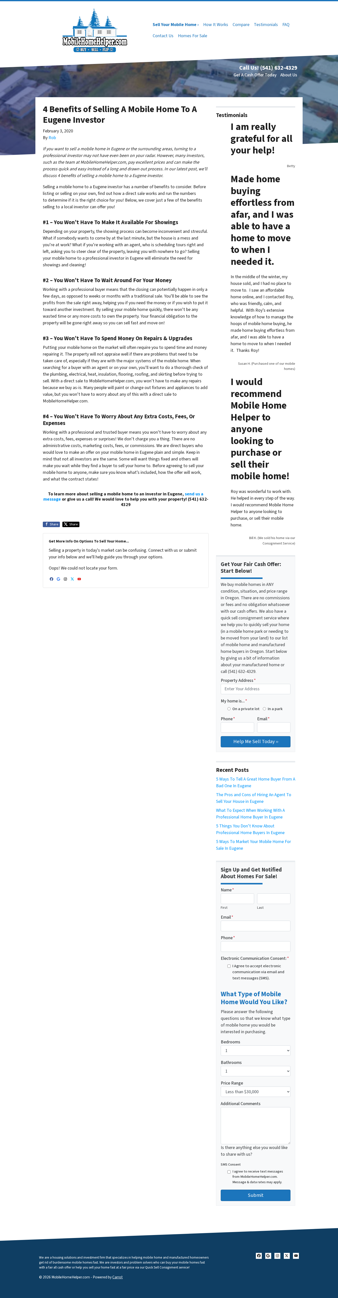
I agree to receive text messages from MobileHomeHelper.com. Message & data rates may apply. (257, 1177)
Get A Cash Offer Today (255, 75)
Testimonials (266, 25)
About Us (288, 75)
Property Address (238, 680)
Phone (228, 719)
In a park (275, 709)
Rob (52, 138)
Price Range (232, 1083)
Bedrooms (230, 1042)
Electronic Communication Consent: (255, 958)
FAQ (286, 25)
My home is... (234, 701)
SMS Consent (231, 1164)
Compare (241, 25)
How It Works (215, 25)
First (224, 907)
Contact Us (163, 36)
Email (263, 719)
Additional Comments (241, 1104)
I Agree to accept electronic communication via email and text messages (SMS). (258, 972)
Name (227, 890)
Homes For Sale (192, 36)
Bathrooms (231, 1062)
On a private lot (246, 709)
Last (260, 907)
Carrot (117, 1277)
